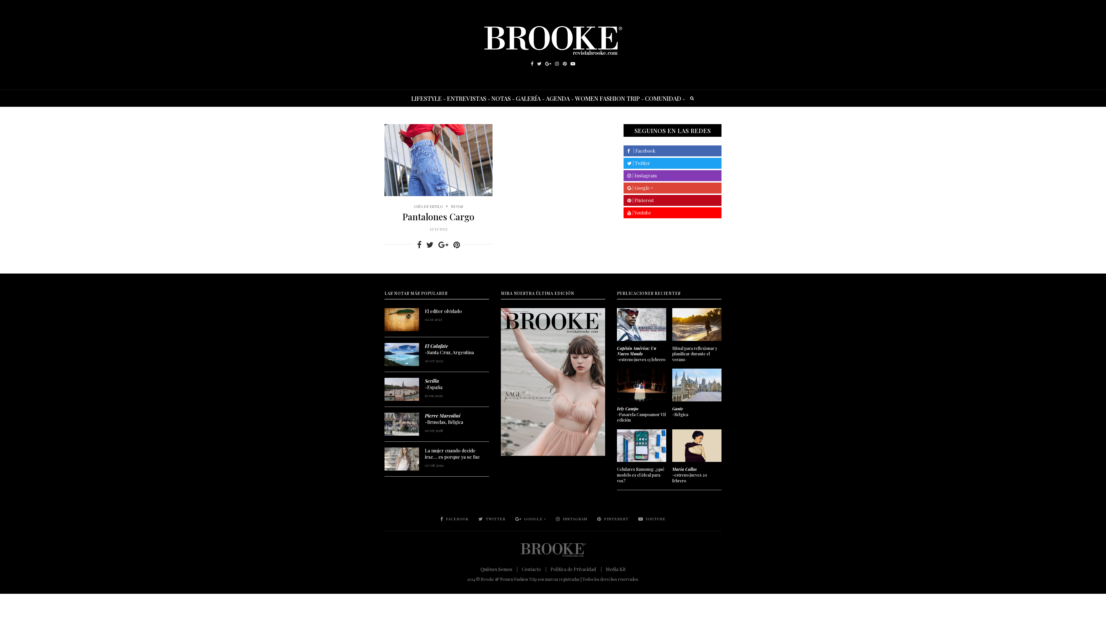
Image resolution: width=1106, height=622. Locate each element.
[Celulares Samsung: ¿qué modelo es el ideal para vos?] (641, 445)
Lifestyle (426, 98)
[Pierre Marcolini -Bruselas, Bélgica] (402, 424)
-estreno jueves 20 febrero (689, 474)
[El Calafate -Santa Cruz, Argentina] (402, 354)
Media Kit (616, 569)
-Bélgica (680, 411)
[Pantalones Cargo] (439, 160)
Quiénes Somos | (499, 569)
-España (433, 384)
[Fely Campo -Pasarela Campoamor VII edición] (641, 385)
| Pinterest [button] (642, 200)
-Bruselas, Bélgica (444, 419)
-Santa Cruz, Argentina (449, 349)
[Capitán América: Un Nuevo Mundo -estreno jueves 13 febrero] (641, 324)
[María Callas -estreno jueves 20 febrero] (696, 445)
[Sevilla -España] (402, 389)
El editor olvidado (443, 311)
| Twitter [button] (641, 163)
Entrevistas (466, 98)
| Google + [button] (642, 188)
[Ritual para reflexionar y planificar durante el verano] (696, 324)
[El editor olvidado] (402, 319)
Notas (501, 98)
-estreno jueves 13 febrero (641, 354)
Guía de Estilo (428, 206)
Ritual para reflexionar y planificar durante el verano (694, 354)
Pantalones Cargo (438, 217)
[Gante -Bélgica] (696, 385)
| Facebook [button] (642, 151)
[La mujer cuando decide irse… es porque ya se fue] (402, 459)
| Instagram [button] (644, 175)
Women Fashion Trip (607, 98)
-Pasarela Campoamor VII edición (641, 414)
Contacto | (534, 569)
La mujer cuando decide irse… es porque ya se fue (452, 453)
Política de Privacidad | (576, 569)
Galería (528, 98)
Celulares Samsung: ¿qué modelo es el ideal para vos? (640, 474)
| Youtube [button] (641, 213)
